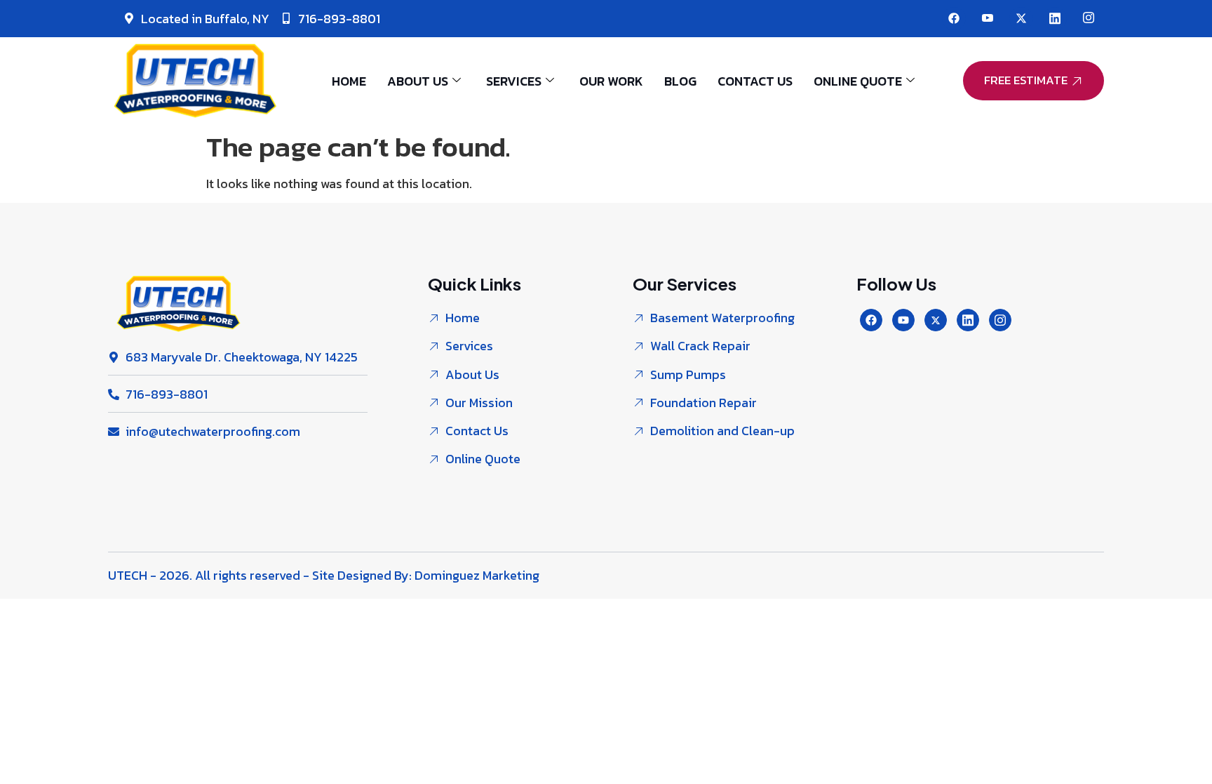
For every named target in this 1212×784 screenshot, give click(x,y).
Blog (680, 81)
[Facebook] (954, 18)
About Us (417, 81)
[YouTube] (987, 18)
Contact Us (755, 81)
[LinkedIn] (1055, 18)
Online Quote (858, 81)
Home (349, 81)
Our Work (611, 81)
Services (513, 81)
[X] (1021, 18)
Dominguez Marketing (477, 575)
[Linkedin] (968, 320)
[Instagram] (1088, 18)
